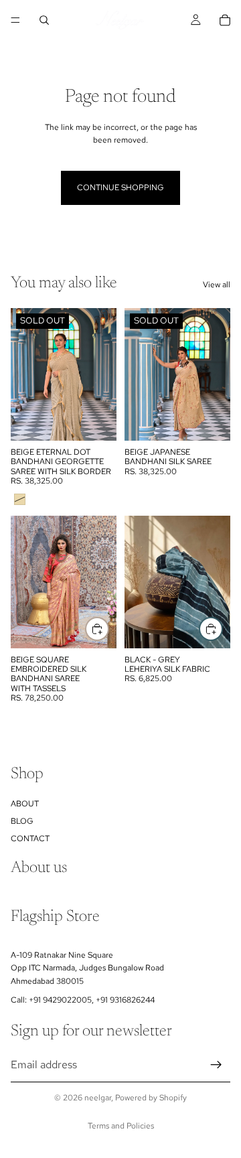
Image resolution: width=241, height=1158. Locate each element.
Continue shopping (120, 187)
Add (108, 628)
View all (216, 284)
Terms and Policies (121, 1125)
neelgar (97, 1097)
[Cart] (225, 20)
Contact (30, 839)
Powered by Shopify (151, 1097)
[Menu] (15, 20)
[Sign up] (216, 1065)
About (25, 803)
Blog (22, 821)
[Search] (44, 20)
